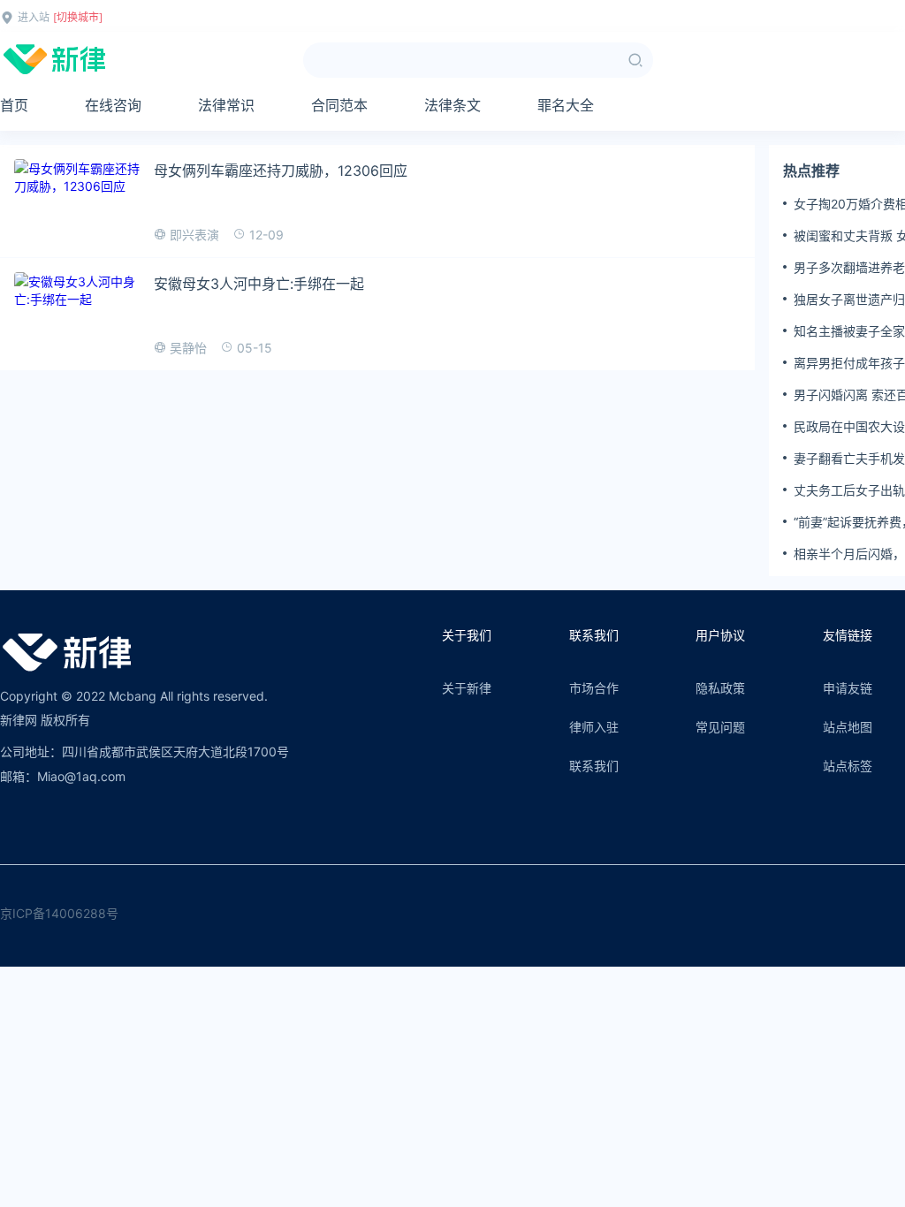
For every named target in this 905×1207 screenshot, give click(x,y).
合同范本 (339, 105)
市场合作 (594, 687)
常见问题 (720, 726)
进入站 (33, 17)
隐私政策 (720, 687)
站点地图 (847, 726)
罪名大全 (565, 105)
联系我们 (594, 765)
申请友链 (847, 687)
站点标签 (847, 765)
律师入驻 (594, 726)
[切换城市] (78, 17)
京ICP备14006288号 (59, 913)
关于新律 (466, 687)
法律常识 (226, 105)
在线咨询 (113, 105)
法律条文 (452, 105)
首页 (14, 105)
